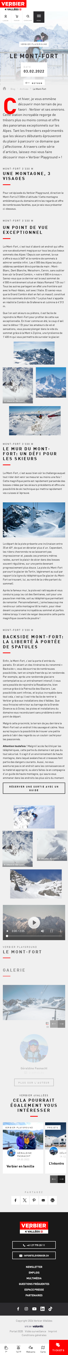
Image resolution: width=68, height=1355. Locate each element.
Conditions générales (34, 1335)
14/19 (18, 1351)
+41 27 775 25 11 (35, 1245)
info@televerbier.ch (36, 1255)
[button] (15, 1200)
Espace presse (34, 1289)
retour (37, 82)
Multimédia (34, 1278)
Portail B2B (16, 1331)
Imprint (52, 1331)
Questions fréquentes (34, 1284)
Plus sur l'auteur (34, 1082)
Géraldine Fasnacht (34, 1068)
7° (6, 1351)
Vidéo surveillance (35, 1331)
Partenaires (34, 1295)
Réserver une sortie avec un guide (34, 788)
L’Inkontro (56, 1163)
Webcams (30, 1351)
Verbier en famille (20, 1165)
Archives (24, 88)
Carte (43, 1351)
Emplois (34, 1272)
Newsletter (34, 1267)
